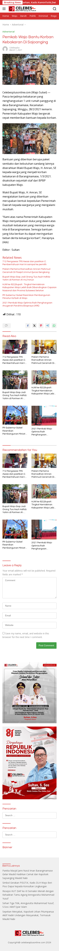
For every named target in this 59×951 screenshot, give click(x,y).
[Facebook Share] (27, 325)
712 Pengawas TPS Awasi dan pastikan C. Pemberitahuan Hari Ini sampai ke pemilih (24, 263)
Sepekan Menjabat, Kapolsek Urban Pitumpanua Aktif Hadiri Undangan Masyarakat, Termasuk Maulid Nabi (28, 915)
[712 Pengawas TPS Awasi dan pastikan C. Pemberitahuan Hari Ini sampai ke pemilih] (15, 347)
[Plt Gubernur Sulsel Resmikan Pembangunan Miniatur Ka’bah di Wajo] (15, 415)
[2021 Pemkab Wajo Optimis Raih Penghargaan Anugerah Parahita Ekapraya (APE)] (44, 416)
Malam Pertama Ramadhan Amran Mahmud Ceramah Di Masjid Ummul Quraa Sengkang (26, 270)
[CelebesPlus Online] (22, 9)
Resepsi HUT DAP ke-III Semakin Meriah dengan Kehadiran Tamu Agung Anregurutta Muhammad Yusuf (28, 895)
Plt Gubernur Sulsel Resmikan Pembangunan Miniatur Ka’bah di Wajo (26, 296)
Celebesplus (14, 47)
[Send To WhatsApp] (54, 325)
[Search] (55, 9)
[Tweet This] (34, 325)
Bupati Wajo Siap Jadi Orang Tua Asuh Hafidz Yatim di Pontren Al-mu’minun (26, 278)
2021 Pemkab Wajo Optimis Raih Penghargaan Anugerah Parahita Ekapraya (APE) (27, 304)
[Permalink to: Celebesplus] (5, 48)
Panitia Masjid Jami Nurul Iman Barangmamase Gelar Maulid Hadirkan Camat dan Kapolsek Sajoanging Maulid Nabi (27, 874)
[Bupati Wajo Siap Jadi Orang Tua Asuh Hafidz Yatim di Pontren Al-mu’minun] (15, 379)
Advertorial (8, 31)
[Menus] (4, 9)
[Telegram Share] (47, 325)
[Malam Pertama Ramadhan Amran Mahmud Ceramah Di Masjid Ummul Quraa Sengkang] (44, 347)
